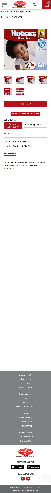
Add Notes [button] (9, 134)
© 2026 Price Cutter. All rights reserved (25, 487)
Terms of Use (25, 426)
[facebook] (23, 479)
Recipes (25, 402)
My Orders (25, 383)
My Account (25, 379)
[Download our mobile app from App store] (17, 466)
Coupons (25, 398)
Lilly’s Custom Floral (25, 406)
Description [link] (10, 153)
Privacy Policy (25, 417)
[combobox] (35, 124)
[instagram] (28, 479)
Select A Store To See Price (25, 113)
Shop (12, 11)
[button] (8, 80)
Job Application (25, 436)
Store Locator (25, 387)
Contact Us (25, 441)
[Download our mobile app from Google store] (33, 466)
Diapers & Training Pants (30, 11)
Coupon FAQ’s (25, 421)
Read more (9, 168)
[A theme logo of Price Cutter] (19, 4)
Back (5, 11)
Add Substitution (13, 125)
